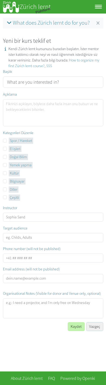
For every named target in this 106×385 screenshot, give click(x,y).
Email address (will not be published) (31, 269)
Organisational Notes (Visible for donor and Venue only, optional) (52, 293)
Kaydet (76, 326)
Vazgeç (94, 326)
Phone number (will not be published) (32, 248)
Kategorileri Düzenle (18, 132)
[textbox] (53, 112)
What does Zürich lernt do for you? (51, 22)
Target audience (15, 228)
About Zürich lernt (27, 378)
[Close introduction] (98, 23)
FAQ (51, 378)
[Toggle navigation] (98, 7)
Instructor (10, 207)
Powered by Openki (77, 378)
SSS (49, 65)
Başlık (7, 71)
